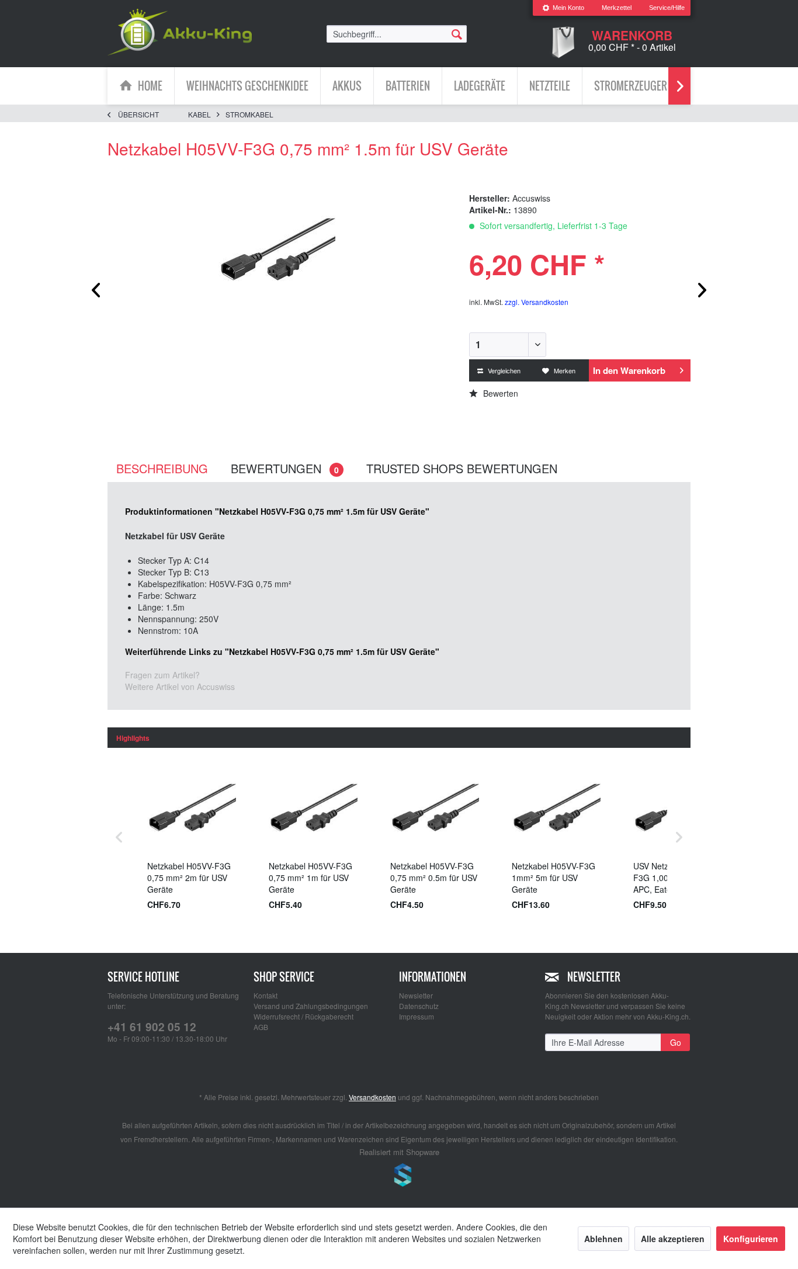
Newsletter (416, 995)
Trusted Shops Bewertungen (461, 468)
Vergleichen (503, 370)
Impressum (416, 1016)
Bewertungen (285, 468)
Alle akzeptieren (673, 1238)
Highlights (133, 738)
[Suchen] (457, 33)
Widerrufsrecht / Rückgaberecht (303, 1016)
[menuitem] (563, 8)
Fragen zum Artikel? (162, 675)
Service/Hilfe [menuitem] (667, 7)
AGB (261, 1027)
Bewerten (499, 393)
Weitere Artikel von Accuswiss (180, 686)
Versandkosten (372, 1097)
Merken (563, 370)
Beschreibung (162, 468)
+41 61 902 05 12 (151, 1027)
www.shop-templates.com (399, 1176)
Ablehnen (603, 1238)
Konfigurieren (750, 1238)
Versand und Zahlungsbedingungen (311, 1006)
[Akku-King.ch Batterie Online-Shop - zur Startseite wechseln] (179, 32)
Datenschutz (419, 1006)
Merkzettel (617, 7)
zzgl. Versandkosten (536, 302)
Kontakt (265, 995)
